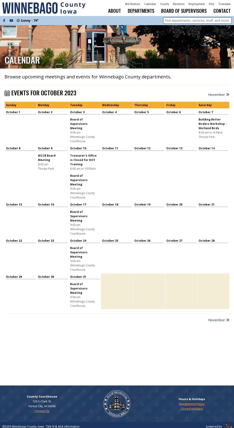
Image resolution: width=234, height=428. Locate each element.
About (114, 10)
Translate (224, 4)
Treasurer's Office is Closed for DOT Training (83, 160)
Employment (197, 4)
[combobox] (197, 20)
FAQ (211, 4)
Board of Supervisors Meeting (79, 124)
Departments (141, 10)
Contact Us (42, 411)
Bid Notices (132, 4)
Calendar (150, 4)
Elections (178, 4)
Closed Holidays (192, 409)
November (217, 94)
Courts (164, 4)
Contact (222, 10)
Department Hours (192, 404)
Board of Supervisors (184, 10)
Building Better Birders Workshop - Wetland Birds (213, 124)
